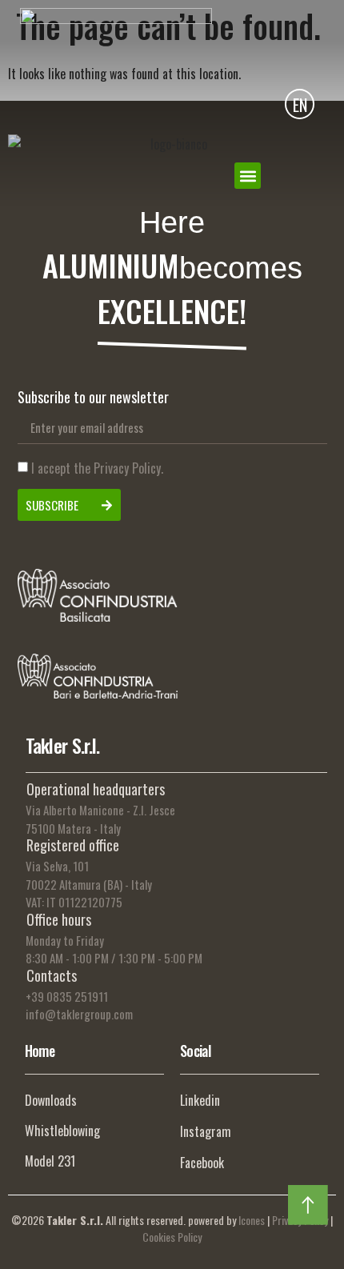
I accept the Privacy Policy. (97, 468)
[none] (299, 103)
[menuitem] (299, 103)
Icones (251, 1219)
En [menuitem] (300, 106)
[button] (247, 175)
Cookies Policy (172, 1236)
